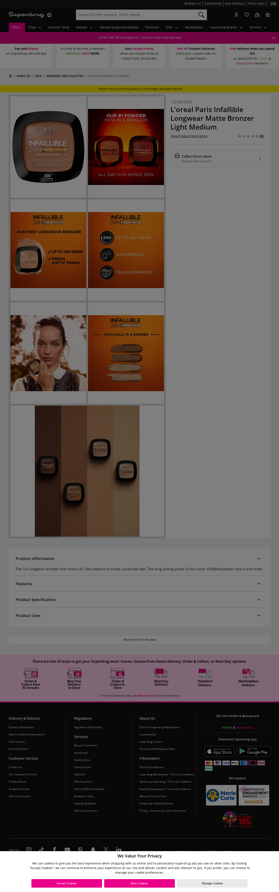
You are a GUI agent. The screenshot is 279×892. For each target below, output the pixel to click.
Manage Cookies (212, 883)
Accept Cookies (67, 883)
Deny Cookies (139, 883)
